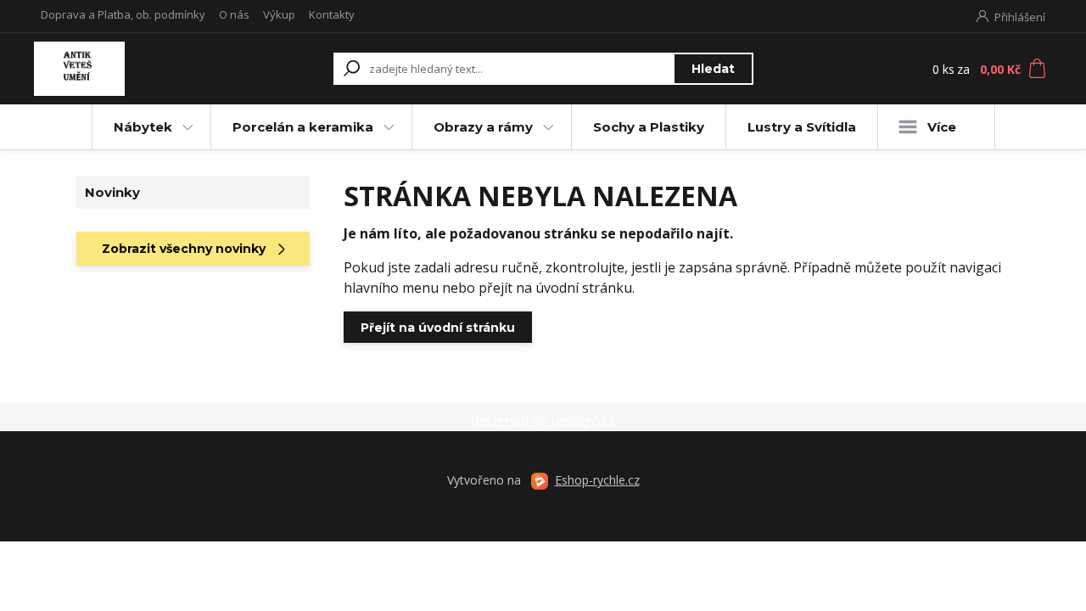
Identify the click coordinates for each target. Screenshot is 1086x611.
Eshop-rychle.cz (597, 480)
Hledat (713, 68)
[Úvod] (129, 69)
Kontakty (332, 14)
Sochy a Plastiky (648, 127)
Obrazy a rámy (483, 127)
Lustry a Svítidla (801, 127)
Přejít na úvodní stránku (438, 327)
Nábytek (143, 127)
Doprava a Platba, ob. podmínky (123, 14)
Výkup (279, 14)
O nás (234, 14)
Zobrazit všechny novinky (184, 248)
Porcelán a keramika (302, 127)
